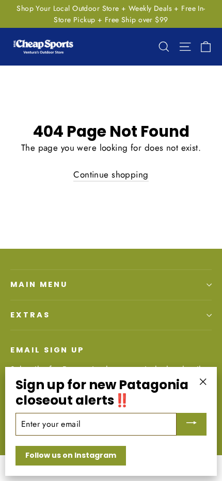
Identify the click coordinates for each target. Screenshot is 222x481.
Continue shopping (110, 174)
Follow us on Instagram (70, 455)
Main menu (38, 284)
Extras (30, 315)
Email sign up (47, 350)
